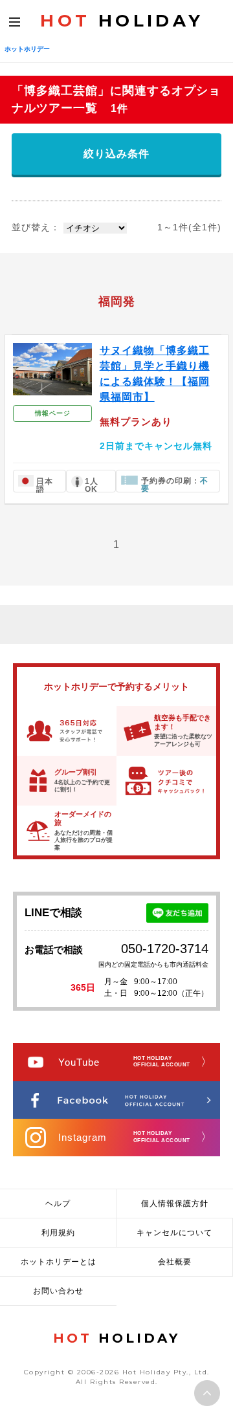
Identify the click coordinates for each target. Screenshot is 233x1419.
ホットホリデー (27, 48)
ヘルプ (58, 1203)
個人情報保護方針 (174, 1203)
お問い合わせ (58, 1290)
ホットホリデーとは (58, 1261)
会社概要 (175, 1261)
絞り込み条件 (116, 153)
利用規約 (58, 1232)
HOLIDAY (121, 20)
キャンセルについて (174, 1232)
